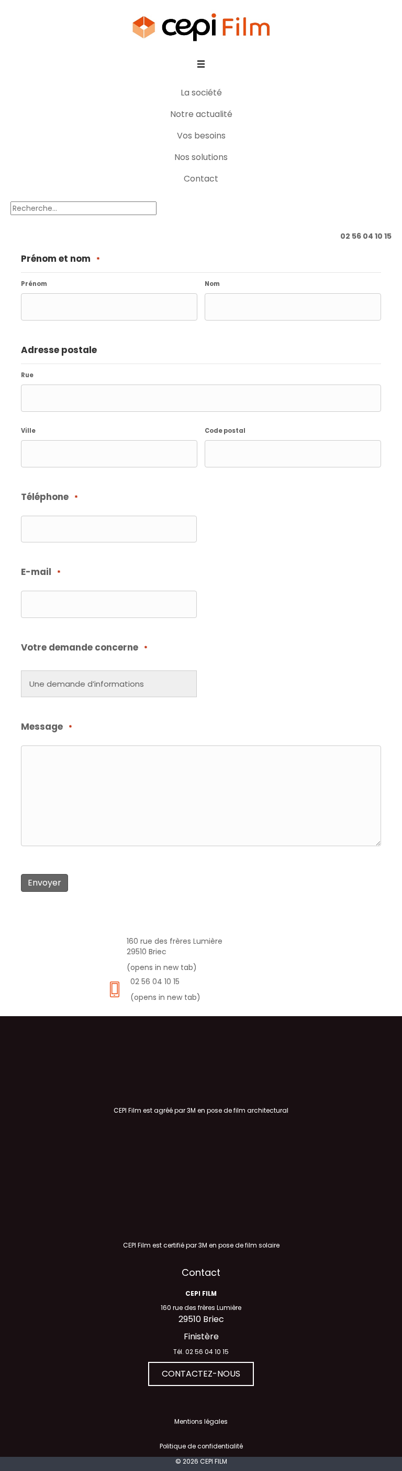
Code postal (225, 431)
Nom (212, 284)
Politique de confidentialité (201, 1447)
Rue (27, 375)
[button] (201, 1374)
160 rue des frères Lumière (201, 1308)
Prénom (34, 284)
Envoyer (44, 883)
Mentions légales (201, 1421)
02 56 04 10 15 (155, 981)
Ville (28, 431)
